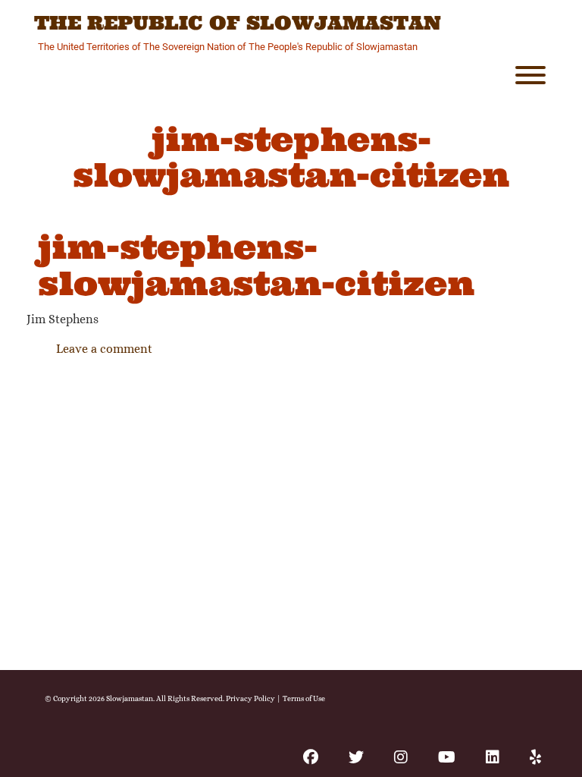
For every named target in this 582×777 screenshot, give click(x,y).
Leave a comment (104, 348)
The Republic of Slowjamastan (237, 23)
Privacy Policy (250, 698)
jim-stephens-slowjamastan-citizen (256, 265)
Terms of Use (304, 698)
